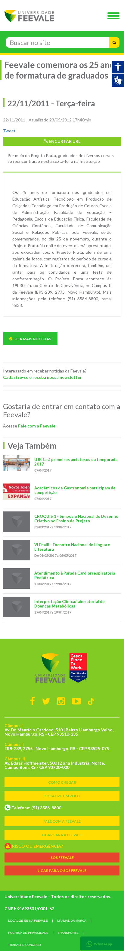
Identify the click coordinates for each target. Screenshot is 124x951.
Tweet (9, 130)
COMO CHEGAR (62, 782)
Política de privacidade (28, 932)
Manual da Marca (71, 920)
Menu (114, 16)
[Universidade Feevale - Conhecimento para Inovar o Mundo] (62, 668)
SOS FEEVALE (62, 857)
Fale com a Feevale (36, 425)
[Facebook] (32, 700)
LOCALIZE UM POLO (62, 796)
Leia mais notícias (32, 339)
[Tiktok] (91, 701)
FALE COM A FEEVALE (62, 821)
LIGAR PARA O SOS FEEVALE (62, 870)
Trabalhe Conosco (24, 944)
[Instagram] (61, 700)
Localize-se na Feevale (28, 920)
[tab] (102, 943)
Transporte (68, 932)
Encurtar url (64, 141)
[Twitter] (46, 700)
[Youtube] (76, 700)
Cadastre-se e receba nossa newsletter (42, 377)
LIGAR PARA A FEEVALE (62, 835)
